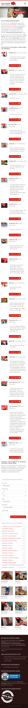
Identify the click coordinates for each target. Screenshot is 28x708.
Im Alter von (5, 489)
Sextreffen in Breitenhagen (14, 536)
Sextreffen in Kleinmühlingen (14, 550)
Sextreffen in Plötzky (14, 560)
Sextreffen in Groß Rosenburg (14, 533)
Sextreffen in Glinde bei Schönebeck (14, 538)
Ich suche (4, 483)
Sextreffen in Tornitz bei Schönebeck (14, 526)
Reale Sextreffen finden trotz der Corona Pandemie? (15, 656)
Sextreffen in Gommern (12, 567)
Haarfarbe (4, 504)
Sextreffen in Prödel (14, 548)
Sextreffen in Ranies (14, 545)
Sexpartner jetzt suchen (18, 517)
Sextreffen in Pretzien (14, 553)
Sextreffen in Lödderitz (14, 555)
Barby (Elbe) (23, 52)
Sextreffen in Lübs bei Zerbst (14, 541)
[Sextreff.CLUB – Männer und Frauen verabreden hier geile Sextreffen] (8, 3)
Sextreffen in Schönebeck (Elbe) (14, 557)
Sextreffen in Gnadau (14, 543)
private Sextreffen (11, 24)
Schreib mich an (14, 65)
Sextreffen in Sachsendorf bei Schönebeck (14, 565)
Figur (3, 499)
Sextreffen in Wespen (14, 528)
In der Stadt (5, 510)
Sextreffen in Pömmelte (14, 531)
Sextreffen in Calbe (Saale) (14, 562)
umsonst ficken (15, 667)
